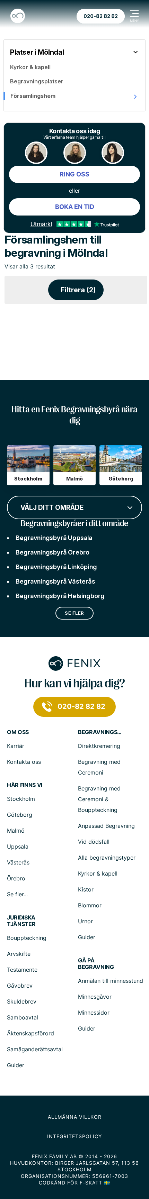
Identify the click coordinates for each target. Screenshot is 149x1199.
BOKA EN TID (74, 206)
